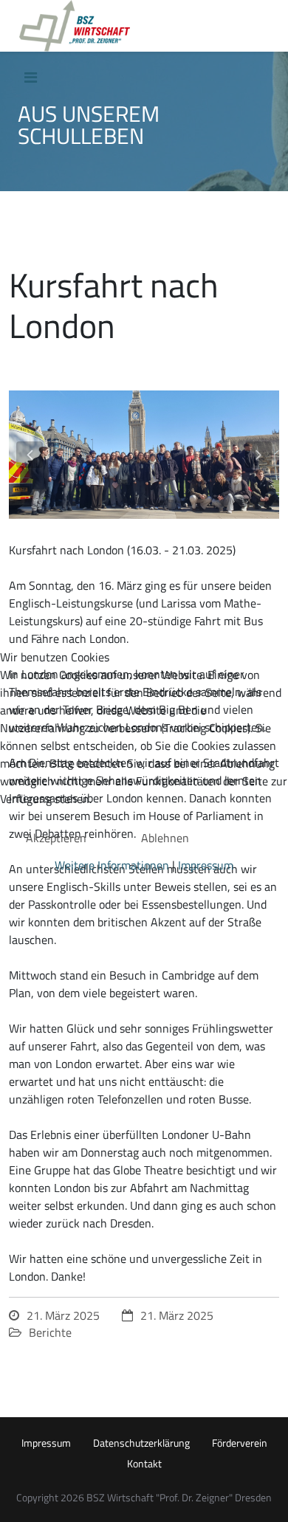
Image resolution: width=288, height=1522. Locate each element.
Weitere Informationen (112, 865)
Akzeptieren (56, 838)
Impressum (205, 865)
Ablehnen (165, 838)
